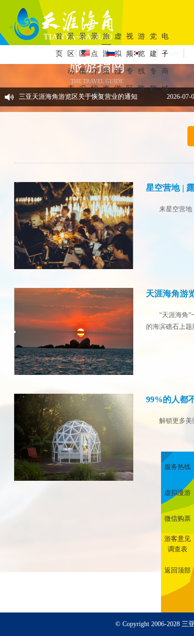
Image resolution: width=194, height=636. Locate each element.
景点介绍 (94, 62)
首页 (59, 44)
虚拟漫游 (117, 62)
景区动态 (70, 62)
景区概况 (82, 62)
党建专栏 (153, 62)
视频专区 (129, 62)
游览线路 (141, 62)
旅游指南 (106, 62)
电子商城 (165, 62)
